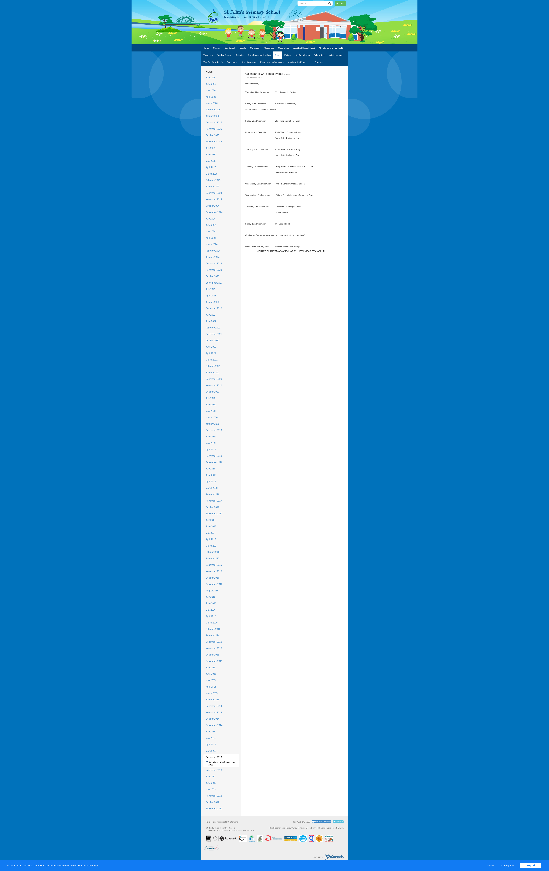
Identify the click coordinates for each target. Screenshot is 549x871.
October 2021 (212, 340)
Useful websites (303, 55)
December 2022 (214, 308)
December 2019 (214, 430)
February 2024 (213, 251)
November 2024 (214, 199)
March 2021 (212, 359)
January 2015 (212, 699)
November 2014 (214, 712)
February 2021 (213, 366)
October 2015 (212, 655)
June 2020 (211, 404)
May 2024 (211, 231)
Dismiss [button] (490, 865)
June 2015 (211, 674)
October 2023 (212, 276)
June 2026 (211, 84)
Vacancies (208, 55)
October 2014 (212, 719)
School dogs (319, 55)
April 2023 (211, 295)
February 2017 (213, 552)
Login (341, 3)
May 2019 (211, 443)
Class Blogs (283, 48)
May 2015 (211, 680)
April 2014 (211, 744)
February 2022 (213, 327)
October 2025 (212, 135)
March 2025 (212, 174)
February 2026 (213, 109)
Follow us (339, 822)
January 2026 (212, 116)
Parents (242, 48)
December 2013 (214, 757)
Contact (216, 48)
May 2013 (211, 789)
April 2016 (211, 616)
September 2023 (214, 283)
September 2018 (214, 462)
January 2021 (212, 372)
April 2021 (211, 353)
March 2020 (212, 417)
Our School (229, 48)
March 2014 (212, 751)
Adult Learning (336, 55)
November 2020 (214, 385)
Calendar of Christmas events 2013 (221, 763)
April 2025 (211, 167)
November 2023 (214, 270)
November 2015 (214, 648)
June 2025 (211, 154)
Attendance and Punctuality (331, 48)
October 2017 (212, 507)
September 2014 (214, 725)
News (277, 55)
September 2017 (214, 513)
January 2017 (212, 558)
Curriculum (255, 48)
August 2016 (212, 590)
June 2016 (211, 603)
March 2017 (212, 546)
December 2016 (214, 565)
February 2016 (213, 629)
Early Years (232, 62)
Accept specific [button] (507, 865)
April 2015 (211, 687)
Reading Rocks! (224, 55)
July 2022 (210, 315)
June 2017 (211, 526)
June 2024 (211, 225)
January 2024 (212, 257)
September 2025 (214, 141)
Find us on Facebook (322, 822)
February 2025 (213, 180)
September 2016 (214, 584)
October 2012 (212, 802)
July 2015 (210, 667)
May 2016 (211, 610)
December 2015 (214, 642)
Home (206, 48)
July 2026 (210, 77)
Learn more (92, 865)
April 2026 (211, 97)
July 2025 (210, 148)
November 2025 (214, 129)
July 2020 (210, 398)
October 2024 (212, 206)
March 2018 (212, 488)
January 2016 (212, 635)
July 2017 (210, 520)
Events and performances (272, 62)
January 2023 (212, 302)
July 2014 (210, 731)
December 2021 (214, 334)
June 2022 (211, 321)
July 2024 (210, 218)
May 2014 (211, 738)
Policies (287, 55)
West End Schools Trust (304, 48)
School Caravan (248, 62)
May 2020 (211, 411)
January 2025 (212, 186)
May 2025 (211, 161)
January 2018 (212, 494)
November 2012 (214, 796)
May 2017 (211, 533)
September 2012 (214, 808)
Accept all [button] (530, 865)
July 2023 (210, 289)
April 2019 (211, 449)
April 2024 (211, 238)
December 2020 (214, 379)
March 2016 (212, 622)
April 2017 (211, 539)
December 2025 (214, 122)
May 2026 (211, 90)
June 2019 (211, 436)
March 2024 (212, 244)
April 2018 (211, 481)
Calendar (239, 55)
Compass (319, 62)
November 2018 (214, 456)
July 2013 (210, 776)
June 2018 (211, 475)
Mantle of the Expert (297, 62)
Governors (269, 48)
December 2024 (214, 193)
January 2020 (212, 424)
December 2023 (214, 263)
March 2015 (212, 693)
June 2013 (211, 783)
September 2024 (214, 212)
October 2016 (212, 578)
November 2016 (214, 571)
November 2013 (214, 770)
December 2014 (214, 706)
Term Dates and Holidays (259, 55)
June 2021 (211, 347)
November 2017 (214, 501)
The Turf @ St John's (213, 62)
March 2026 (212, 103)
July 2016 (210, 597)
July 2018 (210, 468)
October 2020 (212, 392)
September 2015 (214, 661)
